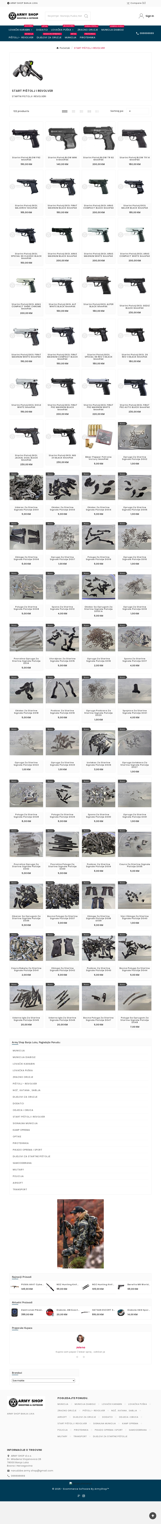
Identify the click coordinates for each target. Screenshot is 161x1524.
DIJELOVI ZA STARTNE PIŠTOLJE (31, 1156)
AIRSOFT (18, 1182)
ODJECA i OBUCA (23, 1110)
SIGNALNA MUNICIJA (25, 1123)
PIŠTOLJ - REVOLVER (25, 1083)
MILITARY (18, 1169)
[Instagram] (83, 1496)
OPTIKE (17, 1136)
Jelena (80, 1347)
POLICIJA (18, 1176)
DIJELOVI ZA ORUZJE (25, 1096)
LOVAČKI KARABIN (24, 1063)
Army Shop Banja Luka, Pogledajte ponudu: (36, 1042)
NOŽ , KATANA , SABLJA (27, 1090)
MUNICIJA (19, 1050)
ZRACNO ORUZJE (23, 1077)
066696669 (18, 1475)
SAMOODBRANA (22, 1163)
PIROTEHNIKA (21, 1143)
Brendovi (17, 1373)
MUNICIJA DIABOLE (24, 1057)
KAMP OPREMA (21, 1130)
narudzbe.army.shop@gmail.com (32, 1470)
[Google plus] (79, 1496)
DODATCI (18, 1103)
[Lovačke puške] (80, 1233)
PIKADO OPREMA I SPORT (27, 1149)
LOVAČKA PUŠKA (23, 1070)
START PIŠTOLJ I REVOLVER (29, 1116)
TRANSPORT (20, 1189)
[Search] (86, 16)
